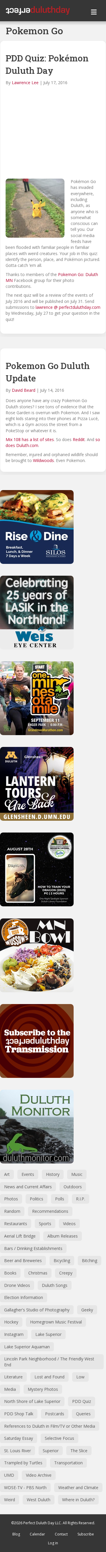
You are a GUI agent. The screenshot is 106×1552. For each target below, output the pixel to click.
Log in (53, 1543)
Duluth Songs (54, 1285)
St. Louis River (17, 1450)
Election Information (23, 1297)
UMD (9, 1475)
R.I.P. (80, 1199)
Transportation (68, 1462)
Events (27, 1174)
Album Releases (62, 1236)
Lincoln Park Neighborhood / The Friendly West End (49, 1361)
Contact (61, 1534)
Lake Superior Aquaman (27, 1346)
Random (12, 1211)
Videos (69, 1223)
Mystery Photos (43, 1389)
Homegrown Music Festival (56, 1322)
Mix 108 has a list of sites (30, 439)
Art (7, 1174)
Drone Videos (17, 1285)
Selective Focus (59, 1438)
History (52, 1174)
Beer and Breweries (23, 1260)
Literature (13, 1377)
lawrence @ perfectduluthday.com (68, 307)
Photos (11, 1199)
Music (76, 1174)
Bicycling (62, 1260)
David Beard (23, 390)
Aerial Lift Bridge (20, 1236)
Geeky (87, 1310)
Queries (83, 1413)
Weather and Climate (78, 1487)
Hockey (11, 1322)
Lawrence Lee (25, 82)
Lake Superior (48, 1334)
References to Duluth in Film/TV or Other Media (49, 1426)
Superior (51, 1450)
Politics (36, 1199)
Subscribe (85, 1534)
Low (80, 1377)
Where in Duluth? (78, 1499)
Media (10, 1389)
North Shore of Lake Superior (32, 1401)
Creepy (65, 1273)
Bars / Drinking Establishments (33, 1248)
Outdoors (73, 1186)
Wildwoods (43, 460)
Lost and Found (49, 1377)
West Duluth (38, 1499)
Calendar (37, 1534)
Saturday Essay (18, 1438)
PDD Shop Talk (18, 1413)
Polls (59, 1199)
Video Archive (39, 1475)
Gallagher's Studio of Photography (36, 1310)
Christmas (37, 1273)
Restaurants (15, 1223)
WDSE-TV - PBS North (25, 1487)
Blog (16, 1534)
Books (10, 1273)
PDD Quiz (81, 1401)
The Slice (78, 1450)
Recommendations (50, 1211)
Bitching (89, 1260)
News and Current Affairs (28, 1186)
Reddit (79, 439)
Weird (9, 1499)
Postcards (54, 1413)
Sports (45, 1223)
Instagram (14, 1334)
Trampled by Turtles (23, 1462)
